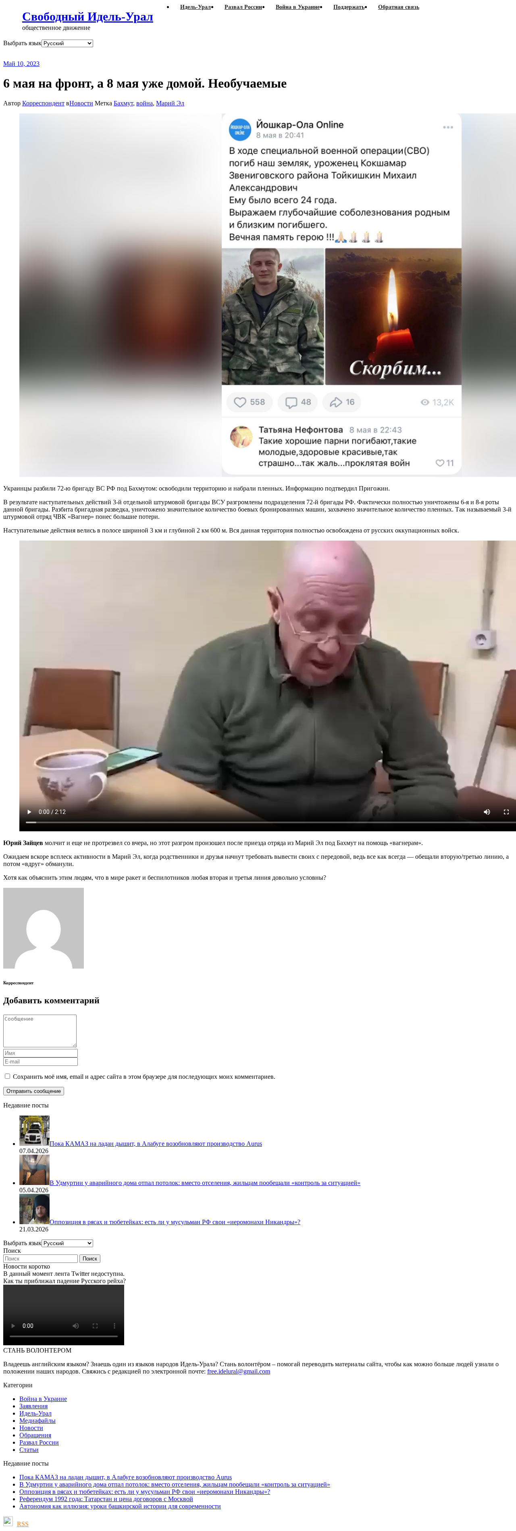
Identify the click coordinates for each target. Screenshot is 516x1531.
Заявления (33, 1406)
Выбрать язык (22, 43)
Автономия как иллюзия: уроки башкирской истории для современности (120, 1506)
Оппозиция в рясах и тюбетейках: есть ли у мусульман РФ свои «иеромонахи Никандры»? (144, 1491)
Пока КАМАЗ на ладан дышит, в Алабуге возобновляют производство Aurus (125, 1477)
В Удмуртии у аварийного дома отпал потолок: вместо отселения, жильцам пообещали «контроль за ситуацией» (174, 1484)
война (144, 103)
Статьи (29, 1449)
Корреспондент (43, 103)
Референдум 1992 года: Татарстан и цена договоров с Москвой (106, 1498)
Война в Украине (43, 1398)
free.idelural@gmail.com (238, 1371)
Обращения (35, 1435)
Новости (81, 103)
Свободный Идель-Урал (87, 16)
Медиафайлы (37, 1420)
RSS (23, 1524)
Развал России (39, 1442)
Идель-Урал (35, 1413)
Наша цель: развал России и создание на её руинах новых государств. (168, 53)
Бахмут (123, 103)
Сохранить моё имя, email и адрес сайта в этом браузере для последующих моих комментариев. (144, 1076)
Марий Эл (170, 103)
